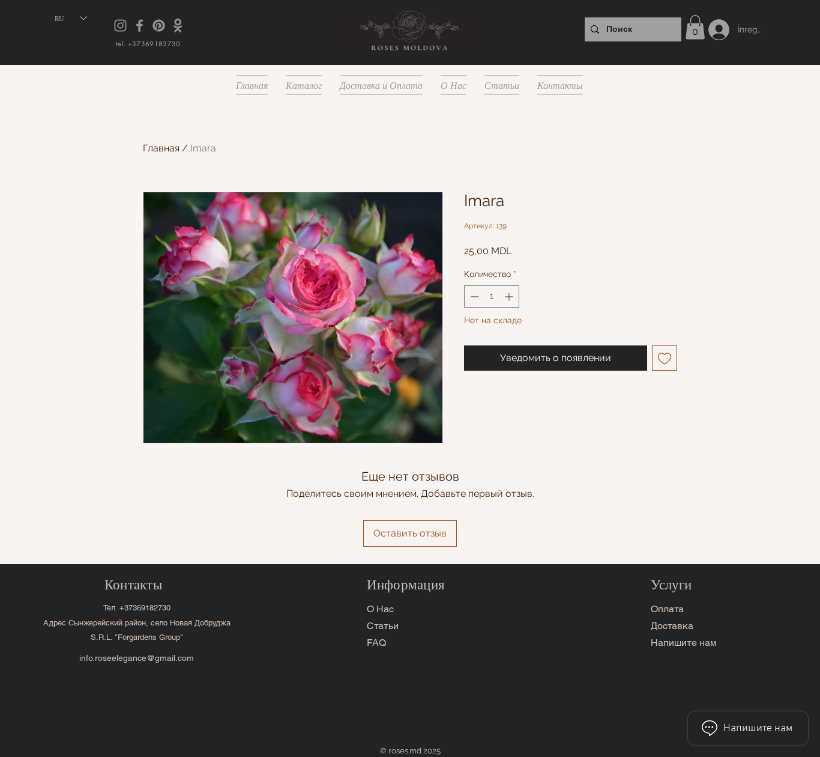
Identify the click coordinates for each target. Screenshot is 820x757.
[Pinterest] (159, 25)
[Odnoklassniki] (178, 25)
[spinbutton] (491, 296)
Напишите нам (684, 642)
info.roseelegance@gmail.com (136, 658)
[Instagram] (120, 25)
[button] (695, 27)
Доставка (672, 625)
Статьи (383, 625)
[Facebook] (139, 25)
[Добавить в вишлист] (664, 358)
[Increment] (509, 296)
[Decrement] (473, 296)
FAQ (376, 642)
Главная (161, 148)
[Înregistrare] (710, 30)
